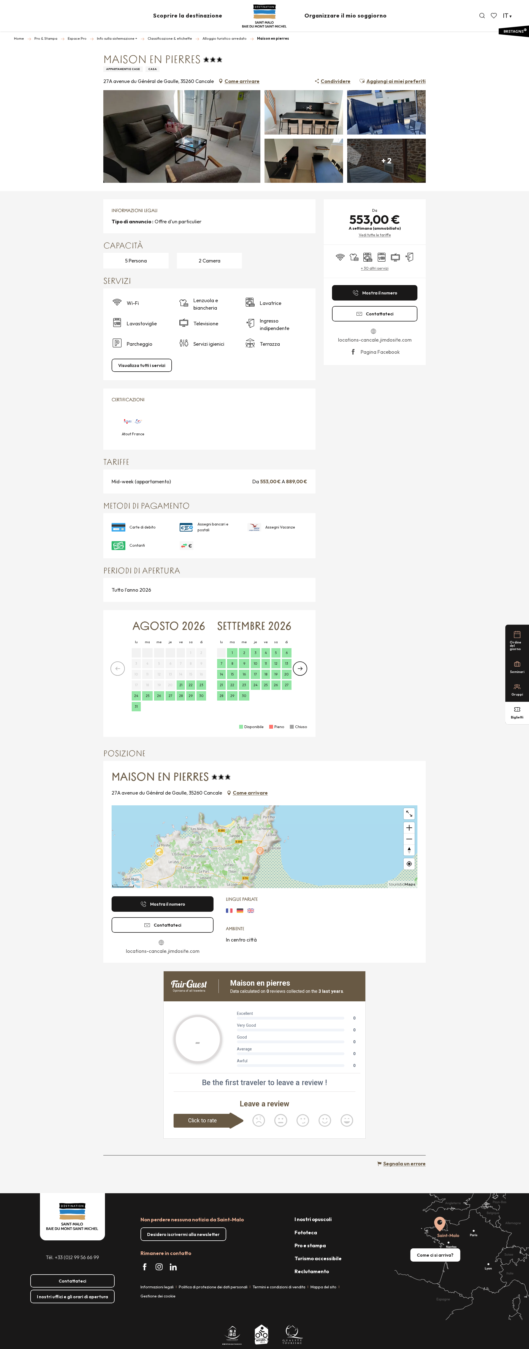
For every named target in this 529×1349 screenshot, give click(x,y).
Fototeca (306, 1232)
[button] (482, 15)
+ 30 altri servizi (374, 268)
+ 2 (386, 160)
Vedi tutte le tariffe (375, 234)
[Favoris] (494, 16)
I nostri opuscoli (313, 1219)
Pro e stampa (310, 1245)
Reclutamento (312, 1271)
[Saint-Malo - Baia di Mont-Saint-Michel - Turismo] (264, 16)
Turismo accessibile (318, 1258)
